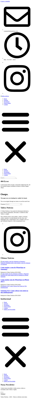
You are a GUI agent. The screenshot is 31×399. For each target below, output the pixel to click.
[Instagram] (17, 93)
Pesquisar (3, 204)
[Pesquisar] (21, 204)
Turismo (6, 100)
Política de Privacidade (9, 309)
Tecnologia (6, 101)
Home (5, 98)
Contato (6, 104)
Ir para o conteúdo (5, 1)
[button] (15, 137)
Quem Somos (7, 103)
